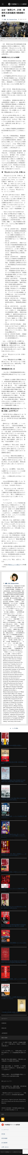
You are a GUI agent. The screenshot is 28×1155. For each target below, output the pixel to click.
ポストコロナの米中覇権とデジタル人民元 (13, 942)
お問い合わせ (5, 1147)
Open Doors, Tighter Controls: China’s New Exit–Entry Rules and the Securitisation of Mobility (14, 1101)
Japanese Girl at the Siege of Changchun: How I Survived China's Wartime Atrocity (14, 961)
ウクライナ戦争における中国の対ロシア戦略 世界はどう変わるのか (13, 907)
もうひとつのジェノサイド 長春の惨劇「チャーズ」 (14, 889)
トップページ (5, 1129)
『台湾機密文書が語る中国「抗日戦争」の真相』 (13, 762)
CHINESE (4, 1023)
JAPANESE (4, 1033)
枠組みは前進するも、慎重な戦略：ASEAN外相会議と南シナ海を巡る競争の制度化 (14, 1087)
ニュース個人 (14, 564)
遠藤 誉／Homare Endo (10, 19)
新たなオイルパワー (7, 1081)
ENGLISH (4, 1028)
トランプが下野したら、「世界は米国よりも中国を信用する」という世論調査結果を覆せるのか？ (14, 1052)
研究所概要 (4, 1138)
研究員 (3, 1134)
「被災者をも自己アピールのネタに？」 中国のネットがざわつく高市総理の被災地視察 (14, 1093)
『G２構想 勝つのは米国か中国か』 (11, 745)
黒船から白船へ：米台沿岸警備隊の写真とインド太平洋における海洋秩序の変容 (14, 1075)
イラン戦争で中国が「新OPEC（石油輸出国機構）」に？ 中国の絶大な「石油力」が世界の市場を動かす (14, 1044)
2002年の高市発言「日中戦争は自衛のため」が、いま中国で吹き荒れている (13, 1108)
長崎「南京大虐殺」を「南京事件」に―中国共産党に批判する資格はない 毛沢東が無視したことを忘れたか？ (14, 1067)
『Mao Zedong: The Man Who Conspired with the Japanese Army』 (13, 798)
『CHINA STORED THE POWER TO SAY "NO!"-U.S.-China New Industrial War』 (13, 780)
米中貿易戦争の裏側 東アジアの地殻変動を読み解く (13, 979)
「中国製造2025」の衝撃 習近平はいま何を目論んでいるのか (13, 997)
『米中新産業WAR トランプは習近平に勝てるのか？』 (14, 816)
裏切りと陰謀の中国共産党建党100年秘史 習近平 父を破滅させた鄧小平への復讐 (13, 925)
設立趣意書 (4, 1142)
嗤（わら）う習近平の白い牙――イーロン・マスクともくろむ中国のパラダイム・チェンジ (13, 836)
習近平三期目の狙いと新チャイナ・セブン (13, 872)
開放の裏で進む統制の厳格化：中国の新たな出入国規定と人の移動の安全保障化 (14, 1060)
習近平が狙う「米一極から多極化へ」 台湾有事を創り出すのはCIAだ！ (13, 854)
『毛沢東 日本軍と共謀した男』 (10, 1012)
